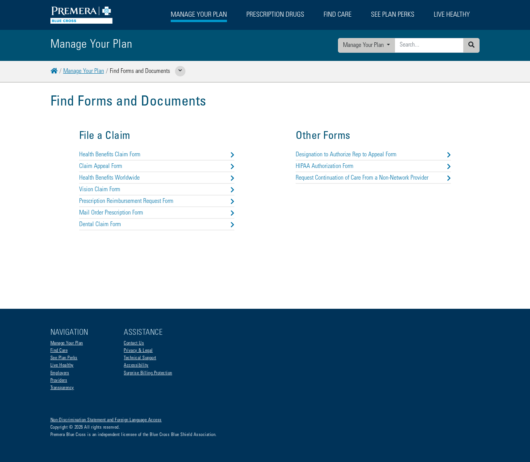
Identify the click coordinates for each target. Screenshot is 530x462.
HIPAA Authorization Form (324, 166)
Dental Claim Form (100, 224)
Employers (59, 373)
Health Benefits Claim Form (109, 155)
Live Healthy (62, 365)
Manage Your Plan (364, 45)
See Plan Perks (64, 358)
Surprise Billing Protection (148, 373)
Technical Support (140, 358)
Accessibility (136, 365)
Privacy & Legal (138, 350)
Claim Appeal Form (100, 166)
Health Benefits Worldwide (109, 178)
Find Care (59, 350)
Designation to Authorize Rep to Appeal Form (346, 155)
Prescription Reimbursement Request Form (126, 201)
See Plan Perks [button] (392, 15)
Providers (59, 380)
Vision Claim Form (99, 190)
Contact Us (134, 343)
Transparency (62, 388)
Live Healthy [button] (452, 15)
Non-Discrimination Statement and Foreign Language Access (106, 420)
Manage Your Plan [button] (199, 15)
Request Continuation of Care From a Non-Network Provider (362, 178)
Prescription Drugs (275, 15)
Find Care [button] (338, 15)
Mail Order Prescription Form (111, 213)
